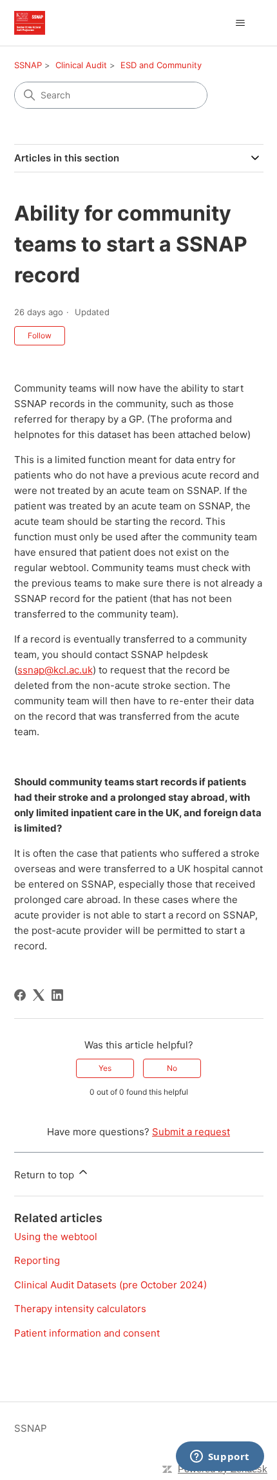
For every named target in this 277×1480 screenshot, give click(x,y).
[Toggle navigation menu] (240, 23)
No (172, 1068)
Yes (105, 1068)
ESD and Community (161, 65)
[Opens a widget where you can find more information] (219, 1457)
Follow (40, 335)
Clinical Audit (81, 65)
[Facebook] (20, 995)
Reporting (37, 1260)
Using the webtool (55, 1236)
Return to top (45, 1175)
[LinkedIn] (57, 995)
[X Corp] (38, 995)
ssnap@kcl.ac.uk (55, 670)
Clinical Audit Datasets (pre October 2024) (110, 1285)
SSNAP (28, 65)
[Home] (29, 23)
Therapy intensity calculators (80, 1308)
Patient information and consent (87, 1333)
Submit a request (191, 1132)
